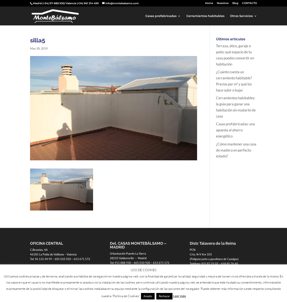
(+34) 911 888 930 (53, 3)
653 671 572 (82, 259)
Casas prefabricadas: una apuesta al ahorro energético (235, 130)
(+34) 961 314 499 (88, 3)
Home (209, 3)
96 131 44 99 (43, 259)
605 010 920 (63, 259)
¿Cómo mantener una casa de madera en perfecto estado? (236, 150)
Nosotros (223, 3)
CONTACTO (249, 3)
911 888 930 (123, 262)
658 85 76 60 (229, 263)
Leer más (179, 296)
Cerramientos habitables (205, 16)
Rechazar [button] (164, 296)
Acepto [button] (148, 296)
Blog (235, 3)
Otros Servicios (241, 16)
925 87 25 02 (209, 263)
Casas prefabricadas (160, 16)
